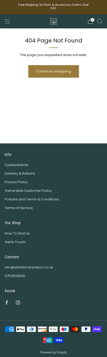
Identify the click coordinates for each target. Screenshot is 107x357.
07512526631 (15, 275)
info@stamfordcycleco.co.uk (29, 267)
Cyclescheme (16, 164)
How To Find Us (17, 233)
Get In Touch (15, 241)
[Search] (99, 21)
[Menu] (7, 21)
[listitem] (54, 7)
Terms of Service (19, 207)
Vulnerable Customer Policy (28, 190)
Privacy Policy (16, 182)
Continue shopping (53, 71)
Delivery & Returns (20, 173)
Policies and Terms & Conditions (32, 199)
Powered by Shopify (53, 352)
